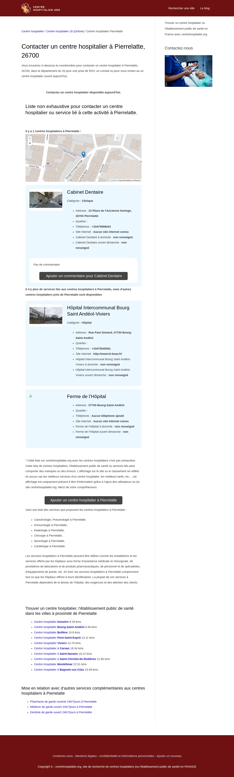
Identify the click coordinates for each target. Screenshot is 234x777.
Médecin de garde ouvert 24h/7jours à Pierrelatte (61, 706)
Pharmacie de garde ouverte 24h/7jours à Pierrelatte (63, 701)
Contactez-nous (63, 756)
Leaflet (113, 180)
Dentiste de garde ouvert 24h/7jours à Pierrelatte (61, 712)
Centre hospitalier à (51, 648)
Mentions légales (86, 756)
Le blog (205, 8)
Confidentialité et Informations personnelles (126, 756)
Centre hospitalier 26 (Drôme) (65, 31)
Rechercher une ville (181, 8)
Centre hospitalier (32, 31)
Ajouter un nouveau (169, 756)
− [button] (30, 143)
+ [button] (30, 138)
